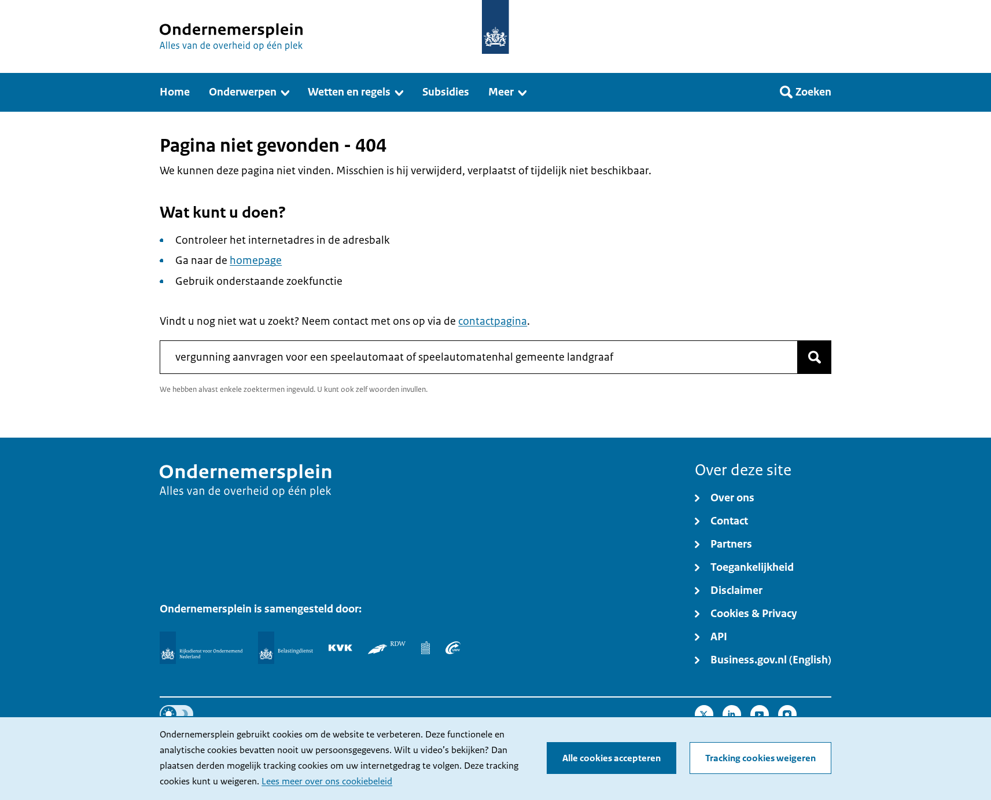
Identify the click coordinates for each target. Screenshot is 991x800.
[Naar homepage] (495, 27)
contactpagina (492, 321)
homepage (256, 260)
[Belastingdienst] (285, 648)
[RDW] (387, 647)
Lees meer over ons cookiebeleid (326, 781)
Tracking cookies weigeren (760, 758)
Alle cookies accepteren (611, 758)
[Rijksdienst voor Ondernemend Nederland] (201, 648)
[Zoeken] (814, 357)
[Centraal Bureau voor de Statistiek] (425, 647)
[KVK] (340, 647)
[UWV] (452, 647)
